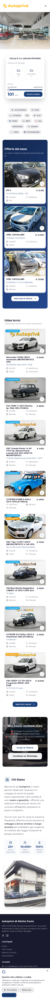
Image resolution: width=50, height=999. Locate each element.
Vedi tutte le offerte (23, 299)
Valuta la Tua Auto (9, 953)
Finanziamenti (7, 956)
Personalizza (12, 990)
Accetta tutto (9, 995)
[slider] (9, 90)
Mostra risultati (33, 94)
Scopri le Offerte (25, 748)
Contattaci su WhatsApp (25, 756)
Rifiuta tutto (27, 990)
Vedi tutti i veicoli (23, 704)
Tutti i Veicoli (7, 949)
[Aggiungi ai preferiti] (42, 183)
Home (4, 946)
